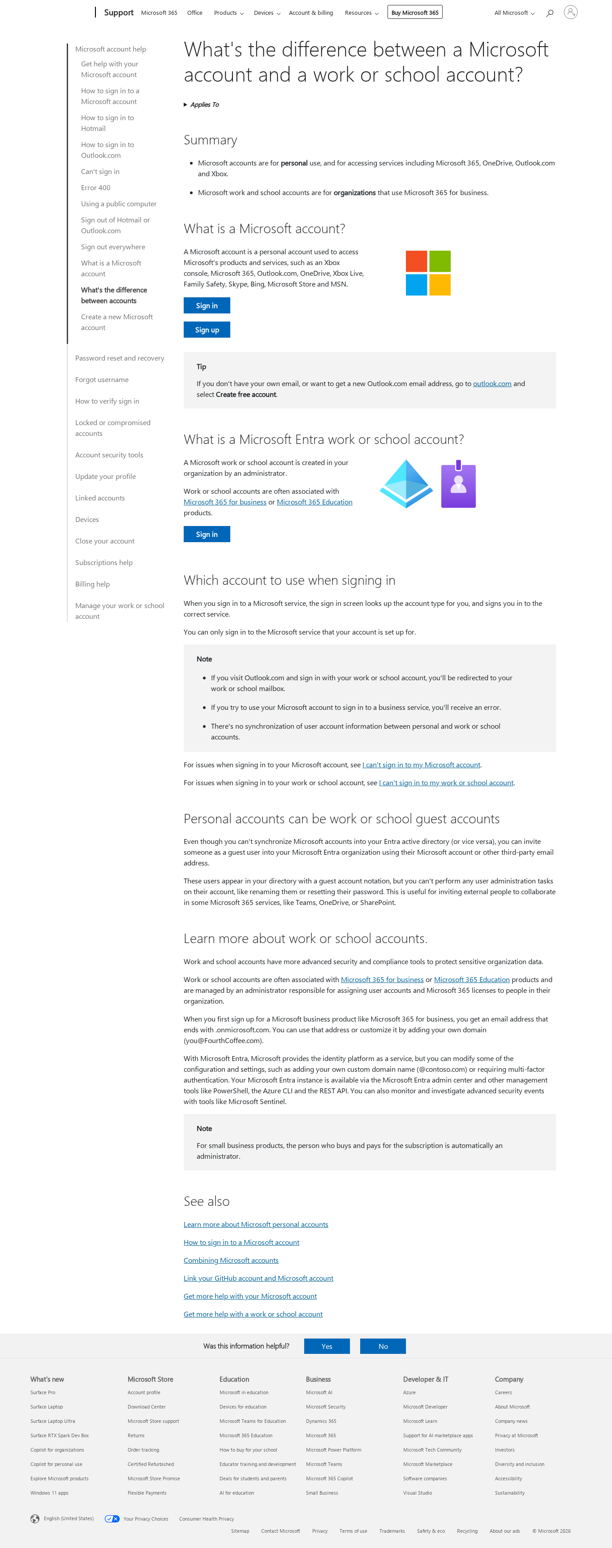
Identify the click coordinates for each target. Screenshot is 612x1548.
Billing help (92, 583)
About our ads (505, 1530)
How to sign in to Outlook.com (107, 149)
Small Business (322, 1492)
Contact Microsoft (280, 1530)
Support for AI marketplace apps (438, 1435)
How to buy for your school (248, 1449)
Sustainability (510, 1492)
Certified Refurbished (151, 1464)
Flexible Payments (147, 1492)
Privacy (320, 1530)
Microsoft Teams (324, 1464)
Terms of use (353, 1530)
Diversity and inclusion (519, 1464)
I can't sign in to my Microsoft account (421, 764)
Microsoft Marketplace (428, 1464)
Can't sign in (100, 171)
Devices (264, 12)
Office (195, 12)
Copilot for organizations (57, 1449)
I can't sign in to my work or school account (446, 782)
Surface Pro (42, 1392)
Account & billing (311, 12)
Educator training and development (258, 1464)
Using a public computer (119, 203)
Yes (327, 1346)
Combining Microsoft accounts (231, 1260)
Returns (136, 1435)
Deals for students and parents (253, 1478)
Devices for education (243, 1406)
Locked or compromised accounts (113, 427)
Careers (503, 1392)
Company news (511, 1421)
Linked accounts (100, 497)
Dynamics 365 (321, 1421)
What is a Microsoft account (111, 268)
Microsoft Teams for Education (253, 1421)
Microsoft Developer (425, 1406)
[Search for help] (549, 11)
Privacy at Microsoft (516, 1435)
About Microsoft (512, 1406)
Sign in (207, 305)
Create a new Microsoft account (117, 322)
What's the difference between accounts (114, 295)
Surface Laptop (46, 1406)
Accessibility (508, 1478)
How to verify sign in (107, 400)
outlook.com (492, 383)
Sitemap (240, 1530)
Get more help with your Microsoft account (250, 1295)
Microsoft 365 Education (315, 501)
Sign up (207, 329)
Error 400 (96, 187)
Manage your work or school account (119, 610)
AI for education (237, 1492)
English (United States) (69, 1518)
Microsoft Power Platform (333, 1449)
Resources (358, 12)
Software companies (425, 1478)
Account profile (144, 1392)
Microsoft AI (319, 1392)
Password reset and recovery (119, 357)
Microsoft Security (325, 1406)
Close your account (104, 540)
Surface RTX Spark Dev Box (59, 1435)
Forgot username (102, 379)
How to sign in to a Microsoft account (110, 96)
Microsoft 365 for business (225, 501)
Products (225, 12)
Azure (409, 1392)
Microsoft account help (110, 48)
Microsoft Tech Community (432, 1449)
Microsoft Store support (153, 1421)
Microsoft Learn (420, 1421)
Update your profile (105, 476)
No (383, 1346)
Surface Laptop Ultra (52, 1421)
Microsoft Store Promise (154, 1478)
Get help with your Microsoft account (109, 69)
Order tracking (143, 1449)
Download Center (147, 1406)
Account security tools (109, 454)
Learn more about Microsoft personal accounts (256, 1224)
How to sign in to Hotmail (107, 123)
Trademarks (392, 1530)
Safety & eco (431, 1530)
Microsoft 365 (159, 12)
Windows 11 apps (49, 1492)
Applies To (204, 104)
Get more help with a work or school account (253, 1313)
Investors (505, 1449)
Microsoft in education (244, 1392)
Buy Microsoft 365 (415, 12)
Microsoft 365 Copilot (329, 1478)
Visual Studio (417, 1492)
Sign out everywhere (113, 246)
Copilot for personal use (56, 1464)
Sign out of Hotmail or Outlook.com (115, 225)
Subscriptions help (104, 562)
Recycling (467, 1530)
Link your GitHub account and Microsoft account (258, 1278)
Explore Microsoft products (59, 1478)
